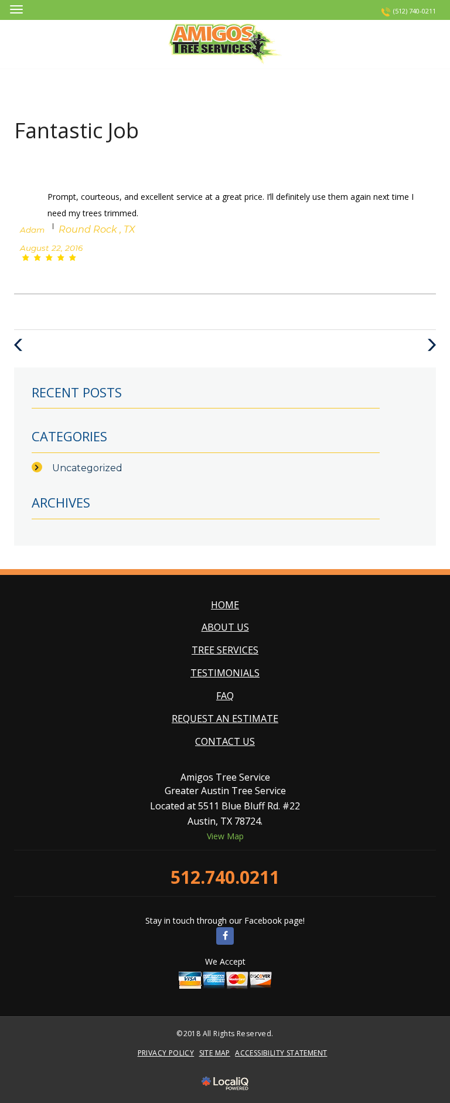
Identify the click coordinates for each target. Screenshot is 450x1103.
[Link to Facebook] (225, 936)
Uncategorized (87, 468)
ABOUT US (225, 627)
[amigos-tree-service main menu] (16, 9)
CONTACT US (225, 741)
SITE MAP (214, 1053)
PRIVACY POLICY (166, 1053)
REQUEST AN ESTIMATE (225, 718)
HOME (225, 604)
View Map (225, 836)
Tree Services (225, 650)
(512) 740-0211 (414, 10)
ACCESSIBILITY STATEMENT (281, 1053)
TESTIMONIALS (225, 672)
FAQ (225, 695)
